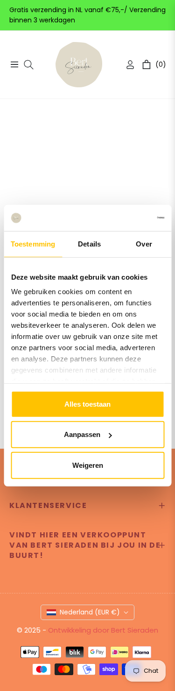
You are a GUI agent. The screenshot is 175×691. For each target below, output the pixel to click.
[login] (126, 65)
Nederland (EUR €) (90, 612)
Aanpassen (82, 434)
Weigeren (87, 465)
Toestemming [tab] (33, 243)
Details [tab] (89, 243)
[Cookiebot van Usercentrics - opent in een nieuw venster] (124, 218)
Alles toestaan (87, 404)
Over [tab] (144, 243)
